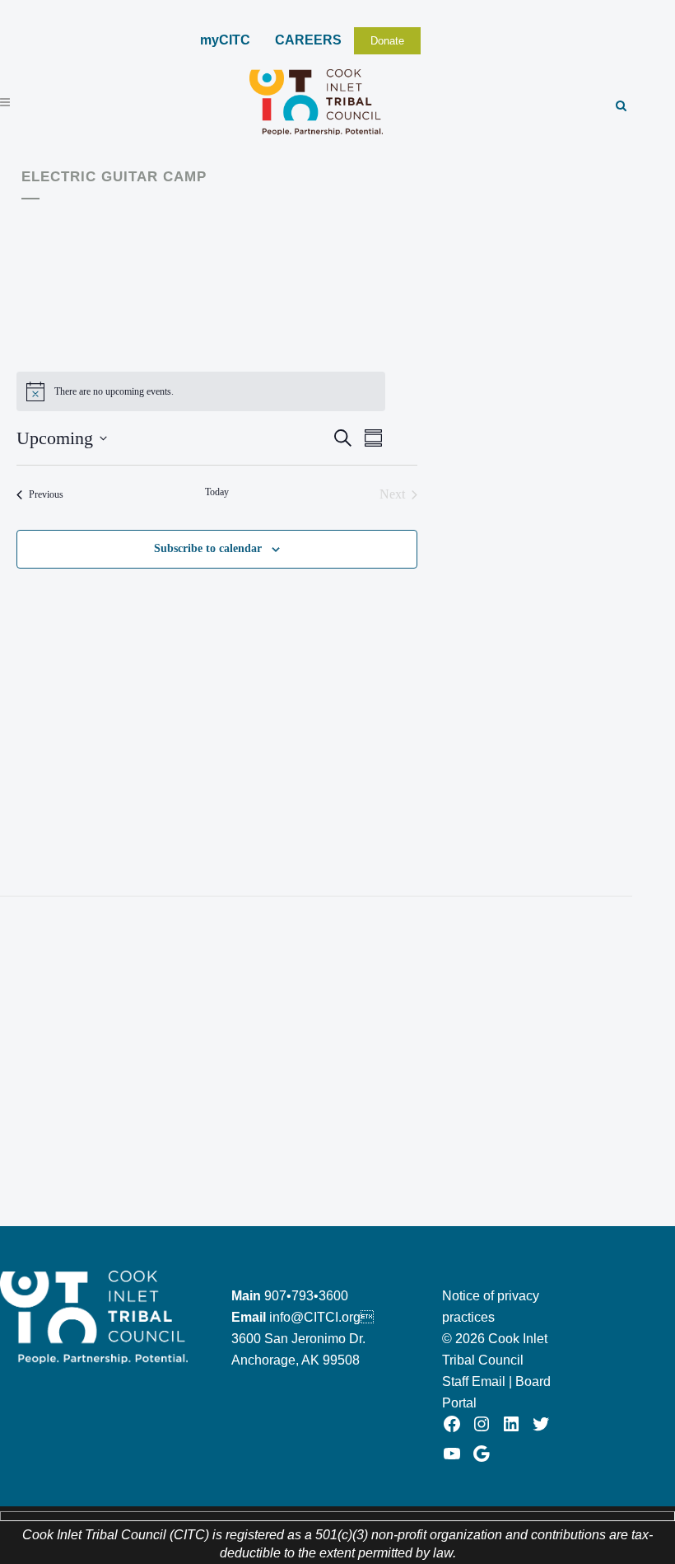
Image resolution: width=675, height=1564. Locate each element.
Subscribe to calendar (208, 548)
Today (217, 492)
